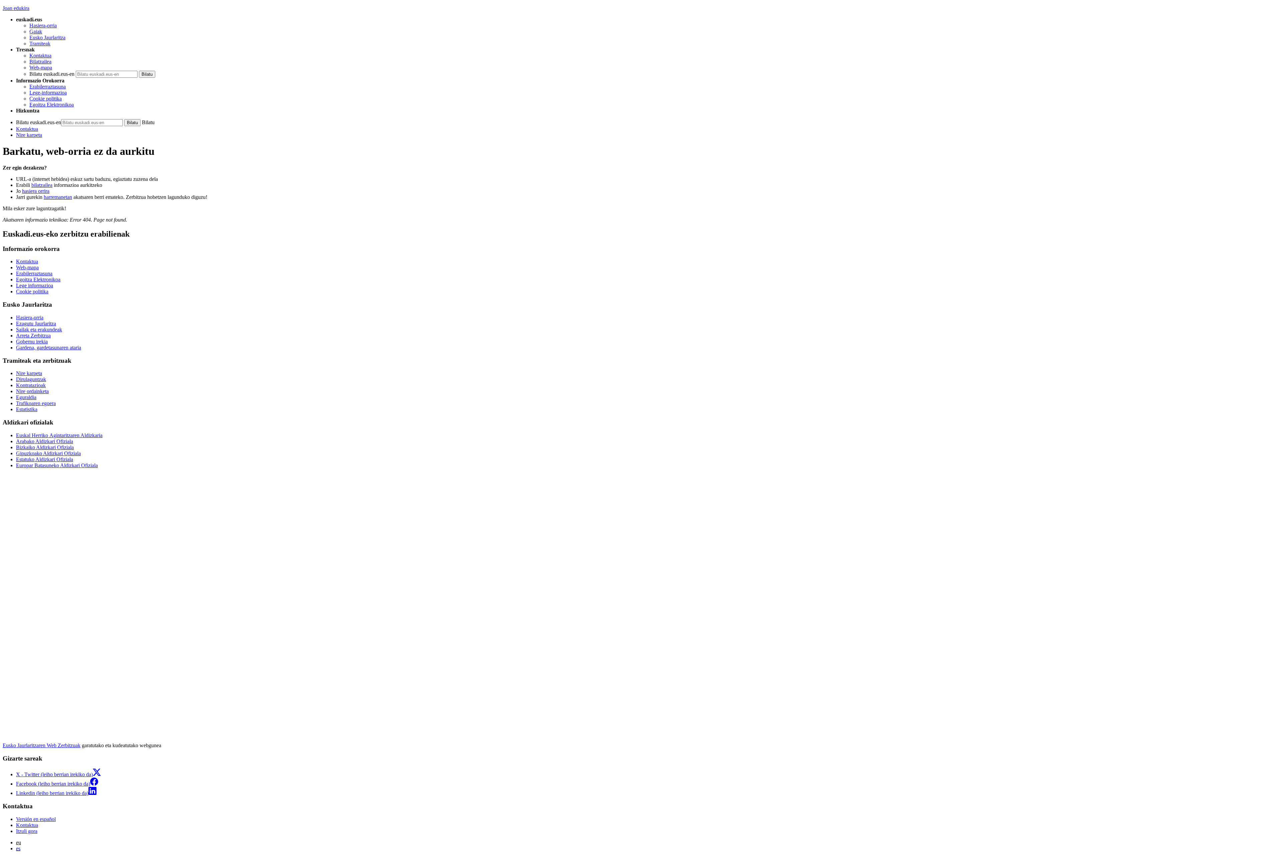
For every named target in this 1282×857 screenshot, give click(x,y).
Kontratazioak (31, 385)
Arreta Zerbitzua (33, 335)
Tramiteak (39, 43)
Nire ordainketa (32, 391)
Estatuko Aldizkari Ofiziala (44, 459)
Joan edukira (16, 8)
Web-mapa (40, 67)
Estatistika (26, 409)
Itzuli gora (26, 831)
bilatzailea (41, 185)
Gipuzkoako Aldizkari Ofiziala (48, 453)
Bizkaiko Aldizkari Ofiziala (45, 447)
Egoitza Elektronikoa (51, 104)
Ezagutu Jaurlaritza (36, 323)
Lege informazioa (34, 285)
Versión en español (36, 819)
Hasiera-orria (43, 25)
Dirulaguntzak (31, 379)
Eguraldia (26, 397)
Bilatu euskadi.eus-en (51, 74)
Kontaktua (40, 55)
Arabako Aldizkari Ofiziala (44, 441)
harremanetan (58, 197)
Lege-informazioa (48, 92)
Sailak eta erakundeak (39, 329)
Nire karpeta (29, 135)
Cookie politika (45, 98)
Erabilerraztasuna (47, 86)
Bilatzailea (40, 61)
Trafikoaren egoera (36, 403)
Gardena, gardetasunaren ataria (48, 347)
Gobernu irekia (32, 341)
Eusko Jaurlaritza (47, 37)
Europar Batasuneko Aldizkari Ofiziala (57, 465)
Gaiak (35, 31)
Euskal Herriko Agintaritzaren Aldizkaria (59, 435)
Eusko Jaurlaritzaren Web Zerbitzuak (41, 745)
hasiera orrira (35, 191)
